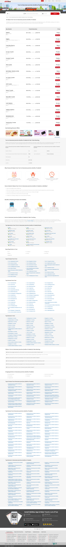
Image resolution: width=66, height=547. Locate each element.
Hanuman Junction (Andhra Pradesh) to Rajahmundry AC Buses (52, 390)
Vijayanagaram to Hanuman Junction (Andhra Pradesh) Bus (51, 466)
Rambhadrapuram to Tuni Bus (50, 330)
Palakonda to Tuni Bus (49, 328)
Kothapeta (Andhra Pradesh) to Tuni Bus (33, 342)
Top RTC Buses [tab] (28, 531)
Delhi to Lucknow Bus (21, 540)
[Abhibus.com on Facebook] (34, 529)
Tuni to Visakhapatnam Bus (50, 284)
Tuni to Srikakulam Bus (30, 289)
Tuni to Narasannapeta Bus (50, 295)
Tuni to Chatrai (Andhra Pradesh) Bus (14, 312)
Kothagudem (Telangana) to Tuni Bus (14, 335)
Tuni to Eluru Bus (48, 289)
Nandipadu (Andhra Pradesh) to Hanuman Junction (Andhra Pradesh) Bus (52, 505)
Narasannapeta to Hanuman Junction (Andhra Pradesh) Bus (51, 477)
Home (7, 17)
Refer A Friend (58, 0)
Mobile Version (20, 543)
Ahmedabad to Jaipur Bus (11, 539)
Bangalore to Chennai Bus (22, 536)
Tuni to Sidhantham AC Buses (31, 271)
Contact (15, 543)
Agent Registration (45, 543)
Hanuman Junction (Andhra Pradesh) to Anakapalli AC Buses (52, 393)
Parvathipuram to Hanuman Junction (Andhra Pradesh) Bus (32, 491)
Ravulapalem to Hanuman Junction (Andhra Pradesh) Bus (32, 488)
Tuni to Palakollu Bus (12, 295)
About (13, 543)
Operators (6, 543)
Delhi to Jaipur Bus (52, 540)
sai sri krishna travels (30, 233)
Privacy (36, 543)
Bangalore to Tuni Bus (49, 318)
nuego (27, 227)
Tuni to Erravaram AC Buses (13, 272)
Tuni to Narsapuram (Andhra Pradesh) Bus (52, 304)
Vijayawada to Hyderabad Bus (54, 534)
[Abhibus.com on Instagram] (39, 529)
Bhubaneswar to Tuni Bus (49, 337)
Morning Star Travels (48, 227)
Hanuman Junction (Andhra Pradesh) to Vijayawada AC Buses (33, 384)
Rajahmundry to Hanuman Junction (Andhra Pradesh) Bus (14, 469)
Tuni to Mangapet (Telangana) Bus (14, 310)
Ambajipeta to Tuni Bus (12, 343)
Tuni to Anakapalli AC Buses (13, 264)
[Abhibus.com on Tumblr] (41, 529)
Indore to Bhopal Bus (42, 537)
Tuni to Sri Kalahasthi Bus (12, 305)
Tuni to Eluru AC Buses (12, 268)
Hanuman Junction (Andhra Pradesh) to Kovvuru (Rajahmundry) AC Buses (15, 398)
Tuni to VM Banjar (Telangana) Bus (32, 295)
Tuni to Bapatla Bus (11, 303)
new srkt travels (48, 230)
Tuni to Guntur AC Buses (12, 263)
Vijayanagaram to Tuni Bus (49, 319)
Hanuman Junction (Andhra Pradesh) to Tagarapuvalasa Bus (52, 417)
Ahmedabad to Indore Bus (32, 539)
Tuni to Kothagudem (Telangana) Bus (14, 293)
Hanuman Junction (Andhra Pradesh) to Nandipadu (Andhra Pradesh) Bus (52, 453)
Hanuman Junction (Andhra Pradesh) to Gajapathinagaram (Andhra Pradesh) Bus (33, 436)
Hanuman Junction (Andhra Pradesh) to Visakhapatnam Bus (33, 414)
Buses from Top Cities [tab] (18, 531)
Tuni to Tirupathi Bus (48, 286)
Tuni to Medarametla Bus (30, 302)
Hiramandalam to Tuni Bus (13, 333)
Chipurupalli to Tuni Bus (30, 326)
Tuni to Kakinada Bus (30, 305)
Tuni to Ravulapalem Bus (12, 298)
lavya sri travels (11, 241)
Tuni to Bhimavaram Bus (30, 286)
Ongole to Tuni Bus (11, 326)
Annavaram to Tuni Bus (49, 335)
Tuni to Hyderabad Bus (12, 282)
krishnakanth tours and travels (50, 233)
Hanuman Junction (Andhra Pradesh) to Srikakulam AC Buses (33, 398)
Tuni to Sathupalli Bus (30, 284)
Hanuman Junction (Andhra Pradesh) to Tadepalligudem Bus (33, 447)
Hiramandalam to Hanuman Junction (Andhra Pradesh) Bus (14, 485)
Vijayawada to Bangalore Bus (43, 534)
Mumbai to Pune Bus (10, 537)
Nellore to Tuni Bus (29, 328)
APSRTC (9, 227)
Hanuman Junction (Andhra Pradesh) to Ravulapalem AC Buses (33, 404)
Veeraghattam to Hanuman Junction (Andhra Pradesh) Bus (51, 499)
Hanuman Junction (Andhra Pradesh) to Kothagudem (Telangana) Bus (52, 450)
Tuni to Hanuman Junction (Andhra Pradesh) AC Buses (32, 269)
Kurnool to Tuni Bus (48, 339)
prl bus (27, 241)
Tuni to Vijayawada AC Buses (13, 261)
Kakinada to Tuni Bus (30, 321)
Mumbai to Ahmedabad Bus (32, 537)
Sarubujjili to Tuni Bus (30, 344)
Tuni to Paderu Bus (48, 291)
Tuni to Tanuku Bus (48, 300)
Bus (42, 0)
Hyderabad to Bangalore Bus (11, 534)
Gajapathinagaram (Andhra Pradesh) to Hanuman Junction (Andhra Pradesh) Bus (15, 480)
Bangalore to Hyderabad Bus (11, 536)
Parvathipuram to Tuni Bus (31, 335)
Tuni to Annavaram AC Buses (31, 264)
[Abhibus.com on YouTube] (38, 529)
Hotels (49, 0)
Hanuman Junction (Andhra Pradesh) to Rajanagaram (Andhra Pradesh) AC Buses (52, 396)
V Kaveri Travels (29, 236)
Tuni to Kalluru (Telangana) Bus (32, 300)
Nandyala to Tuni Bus (30, 339)
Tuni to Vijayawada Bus (30, 282)
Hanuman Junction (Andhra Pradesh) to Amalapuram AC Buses (15, 390)
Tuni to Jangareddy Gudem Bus (13, 289)
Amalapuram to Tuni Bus (49, 325)
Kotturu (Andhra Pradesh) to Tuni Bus (14, 342)
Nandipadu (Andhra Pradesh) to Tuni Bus (52, 344)
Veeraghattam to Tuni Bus (49, 341)
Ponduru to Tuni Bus (11, 340)
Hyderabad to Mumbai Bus (32, 534)
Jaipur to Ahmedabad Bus (11, 540)
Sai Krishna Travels (29, 230)
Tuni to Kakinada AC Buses (31, 263)
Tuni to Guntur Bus (11, 284)
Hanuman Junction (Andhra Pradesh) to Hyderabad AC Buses (15, 384)
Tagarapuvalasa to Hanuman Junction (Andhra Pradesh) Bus (15, 466)
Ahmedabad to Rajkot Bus (22, 539)
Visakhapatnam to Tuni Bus (31, 318)
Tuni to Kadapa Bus (11, 300)
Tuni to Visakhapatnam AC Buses (14, 266)
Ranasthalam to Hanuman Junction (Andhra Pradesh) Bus (14, 483)
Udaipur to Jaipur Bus (42, 539)
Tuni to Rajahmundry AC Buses (50, 263)
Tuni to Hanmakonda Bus (30, 296)
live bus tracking (30, 220)
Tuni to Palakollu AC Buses (49, 267)
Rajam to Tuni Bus (48, 321)
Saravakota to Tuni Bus (49, 342)
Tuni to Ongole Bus (29, 288)
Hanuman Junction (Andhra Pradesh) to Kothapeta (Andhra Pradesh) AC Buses (15, 404)
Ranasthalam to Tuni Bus (12, 331)
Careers (24, 543)
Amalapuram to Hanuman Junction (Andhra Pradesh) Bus (51, 474)
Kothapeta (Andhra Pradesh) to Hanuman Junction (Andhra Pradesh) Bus (33, 502)
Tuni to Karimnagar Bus (30, 309)
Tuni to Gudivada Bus (30, 298)
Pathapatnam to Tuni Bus (12, 338)
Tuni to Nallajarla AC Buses (13, 274)
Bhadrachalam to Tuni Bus (12, 336)
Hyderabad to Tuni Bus (12, 318)
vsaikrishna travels (11, 230)
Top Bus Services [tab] (36, 531)
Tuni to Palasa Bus (29, 303)
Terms (33, 543)
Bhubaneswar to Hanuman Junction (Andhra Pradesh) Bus (51, 494)
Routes (10, 543)
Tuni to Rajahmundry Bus (30, 291)
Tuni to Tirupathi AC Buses (49, 261)
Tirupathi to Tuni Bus (30, 330)
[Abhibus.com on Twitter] (36, 529)
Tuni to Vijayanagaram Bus (49, 310)
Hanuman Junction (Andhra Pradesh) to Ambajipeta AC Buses (52, 401)
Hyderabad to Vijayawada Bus (22, 534)
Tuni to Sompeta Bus (12, 302)
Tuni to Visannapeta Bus (49, 293)
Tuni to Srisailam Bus (30, 307)
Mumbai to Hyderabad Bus (22, 537)
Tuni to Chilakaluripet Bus (31, 293)
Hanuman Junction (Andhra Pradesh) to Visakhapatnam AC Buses (33, 401)
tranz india (10, 236)
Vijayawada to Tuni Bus (49, 332)
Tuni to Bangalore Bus (49, 282)
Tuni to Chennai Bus (11, 288)
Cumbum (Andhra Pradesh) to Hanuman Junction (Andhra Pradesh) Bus (15, 505)
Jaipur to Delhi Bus (52, 539)
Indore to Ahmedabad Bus (53, 537)
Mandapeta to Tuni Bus (49, 323)
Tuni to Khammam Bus (12, 286)
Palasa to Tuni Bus (29, 323)
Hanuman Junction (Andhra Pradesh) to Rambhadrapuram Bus (33, 439)
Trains (46, 0)
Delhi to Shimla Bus (42, 540)
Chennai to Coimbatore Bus (53, 536)
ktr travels (10, 244)
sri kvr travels (10, 233)
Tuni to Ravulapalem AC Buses (31, 266)
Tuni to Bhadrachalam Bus (12, 291)
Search (55, 13)
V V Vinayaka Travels (48, 241)
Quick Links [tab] (43, 531)
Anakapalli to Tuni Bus (12, 323)
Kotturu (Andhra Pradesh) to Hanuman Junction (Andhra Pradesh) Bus (15, 499)
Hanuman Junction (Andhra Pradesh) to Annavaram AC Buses (33, 396)
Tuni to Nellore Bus (48, 288)
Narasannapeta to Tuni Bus (50, 326)
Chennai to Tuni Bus (11, 325)
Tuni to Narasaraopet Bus (49, 298)
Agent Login (39, 543)
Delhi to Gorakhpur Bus (32, 540)
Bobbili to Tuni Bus (29, 325)
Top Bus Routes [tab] (9, 531)
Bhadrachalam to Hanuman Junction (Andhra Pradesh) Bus (14, 491)
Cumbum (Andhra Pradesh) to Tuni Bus (15, 345)
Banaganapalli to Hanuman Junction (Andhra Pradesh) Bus (32, 499)
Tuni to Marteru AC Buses (49, 272)
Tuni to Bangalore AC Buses (31, 261)
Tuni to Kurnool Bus (48, 296)
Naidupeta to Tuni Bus (30, 337)
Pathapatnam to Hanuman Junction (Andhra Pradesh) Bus (14, 494)
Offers (53, 0)
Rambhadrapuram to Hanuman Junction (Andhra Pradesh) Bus (52, 483)
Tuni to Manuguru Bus (49, 306)
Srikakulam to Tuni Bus (30, 319)
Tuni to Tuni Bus (29, 332)
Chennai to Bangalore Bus (32, 536)
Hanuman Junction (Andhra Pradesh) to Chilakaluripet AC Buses (52, 398)
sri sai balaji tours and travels (13, 238)
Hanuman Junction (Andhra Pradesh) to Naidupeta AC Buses (52, 384)
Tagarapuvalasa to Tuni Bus (13, 319)
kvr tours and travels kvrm (31, 238)
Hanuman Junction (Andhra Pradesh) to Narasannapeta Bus (15, 422)
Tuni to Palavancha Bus (12, 296)
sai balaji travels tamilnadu (49, 238)
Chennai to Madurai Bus (42, 536)
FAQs (30, 543)
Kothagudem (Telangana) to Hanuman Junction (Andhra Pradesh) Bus (15, 488)
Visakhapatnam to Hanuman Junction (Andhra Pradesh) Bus (33, 463)
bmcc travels (47, 236)
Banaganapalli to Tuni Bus (31, 341)
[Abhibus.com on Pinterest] (42, 529)
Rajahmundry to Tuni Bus (12, 321)
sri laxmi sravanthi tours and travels (32, 244)
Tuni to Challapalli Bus (49, 308)
